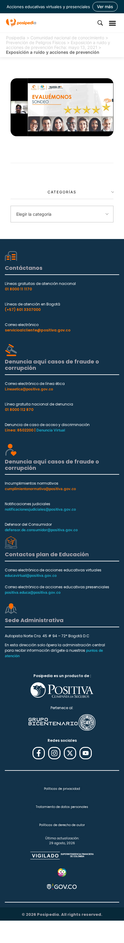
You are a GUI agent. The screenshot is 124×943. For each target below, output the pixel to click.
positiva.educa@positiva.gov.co (32, 592)
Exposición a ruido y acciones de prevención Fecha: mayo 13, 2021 (58, 45)
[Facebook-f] (39, 753)
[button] (112, 23)
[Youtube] (85, 753)
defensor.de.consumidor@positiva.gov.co (41, 530)
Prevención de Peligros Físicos (36, 42)
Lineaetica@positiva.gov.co (29, 389)
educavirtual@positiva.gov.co (31, 575)
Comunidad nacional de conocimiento (67, 37)
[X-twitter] (70, 753)
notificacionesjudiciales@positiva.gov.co (40, 509)
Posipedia (15, 37)
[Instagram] (54, 753)
